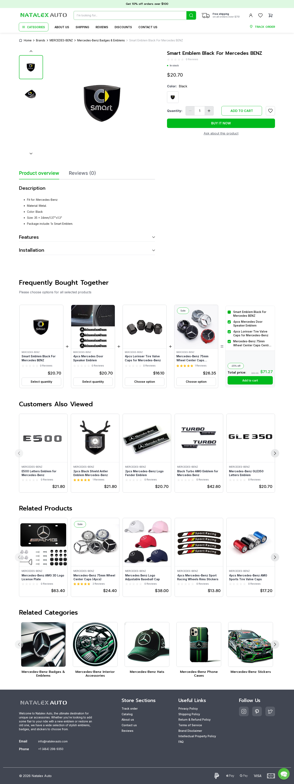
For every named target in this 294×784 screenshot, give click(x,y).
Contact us (147, 27)
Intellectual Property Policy (197, 736)
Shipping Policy (189, 714)
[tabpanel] (87, 217)
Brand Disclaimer (190, 730)
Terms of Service (190, 725)
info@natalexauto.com (53, 741)
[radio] (168, 59)
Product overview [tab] (39, 173)
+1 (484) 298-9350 (50, 749)
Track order (130, 708)
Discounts (123, 27)
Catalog (127, 714)
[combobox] (135, 15)
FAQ (181, 741)
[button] (41, 346)
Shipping (82, 27)
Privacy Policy (188, 708)
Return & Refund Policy (194, 719)
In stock (174, 65)
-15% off (235, 366)
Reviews (102, 27)
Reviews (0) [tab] (82, 173)
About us (62, 27)
